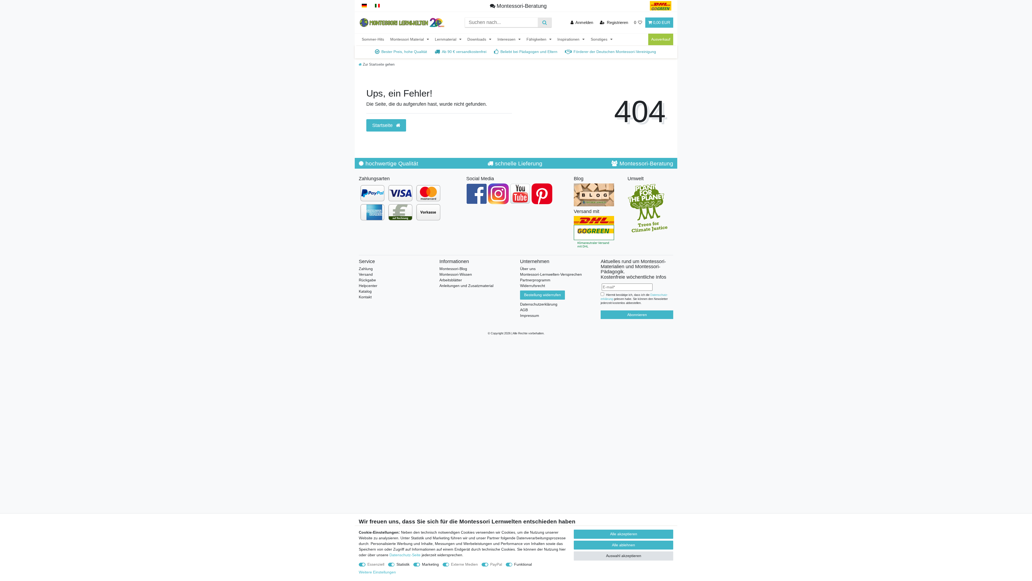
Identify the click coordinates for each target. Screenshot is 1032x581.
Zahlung (366, 269)
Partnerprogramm (535, 280)
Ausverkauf (660, 39)
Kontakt (365, 297)
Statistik (403, 564)
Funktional (523, 564)
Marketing (430, 564)
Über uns (528, 269)
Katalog (365, 291)
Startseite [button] (383, 125)
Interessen (507, 39)
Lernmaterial (446, 39)
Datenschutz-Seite (405, 555)
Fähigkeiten (536, 39)
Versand (366, 274)
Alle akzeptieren (623, 534)
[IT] (377, 6)
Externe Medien (464, 564)
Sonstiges (599, 39)
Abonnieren (637, 315)
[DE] (364, 6)
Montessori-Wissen (455, 274)
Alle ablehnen (623, 545)
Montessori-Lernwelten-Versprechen (551, 274)
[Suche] (544, 22)
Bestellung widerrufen (542, 295)
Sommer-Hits (373, 39)
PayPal (496, 564)
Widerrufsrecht (532, 286)
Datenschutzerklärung (538, 304)
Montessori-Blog (453, 269)
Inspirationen (568, 39)
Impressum (529, 315)
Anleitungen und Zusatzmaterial (466, 286)
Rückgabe (367, 280)
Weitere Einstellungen (377, 572)
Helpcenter (368, 286)
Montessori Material (407, 39)
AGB (524, 310)
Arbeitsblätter (450, 280)
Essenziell (375, 564)
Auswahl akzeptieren (623, 556)
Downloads (477, 39)
